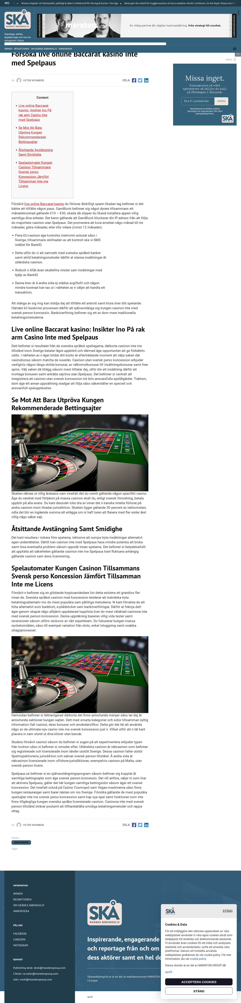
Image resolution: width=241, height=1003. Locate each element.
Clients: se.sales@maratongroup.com (35, 973)
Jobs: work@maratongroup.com (32, 979)
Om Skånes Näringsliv (44, 48)
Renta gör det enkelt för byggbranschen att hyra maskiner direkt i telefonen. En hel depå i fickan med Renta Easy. (158, 3)
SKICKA (221, 101)
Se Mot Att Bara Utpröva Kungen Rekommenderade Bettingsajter (32, 135)
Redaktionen (21, 48)
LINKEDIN (19, 939)
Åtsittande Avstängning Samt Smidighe (36, 152)
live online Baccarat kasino (44, 204)
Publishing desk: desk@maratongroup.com (39, 968)
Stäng (228, 910)
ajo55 (90, 997)
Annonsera (65, 48)
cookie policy (198, 959)
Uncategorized (21, 842)
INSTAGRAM (20, 945)
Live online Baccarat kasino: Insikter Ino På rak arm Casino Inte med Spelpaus (35, 113)
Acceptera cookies (198, 982)
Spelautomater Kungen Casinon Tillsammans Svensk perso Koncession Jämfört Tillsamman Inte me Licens (35, 174)
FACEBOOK (20, 933)
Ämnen (8, 48)
